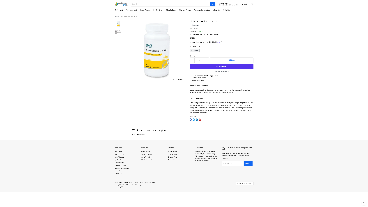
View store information (198, 80)
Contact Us (226, 10)
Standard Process (185, 10)
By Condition (158, 10)
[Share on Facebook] (191, 119)
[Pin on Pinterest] (200, 119)
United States (244, 183)
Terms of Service (173, 160)
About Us (216, 10)
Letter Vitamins (145, 10)
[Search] (212, 4)
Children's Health (146, 160)
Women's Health (132, 10)
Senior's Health (146, 157)
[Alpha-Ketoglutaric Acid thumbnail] (118, 24)
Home (117, 16)
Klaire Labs (195, 25)
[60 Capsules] (195, 52)
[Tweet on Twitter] (194, 119)
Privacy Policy (172, 151)
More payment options (222, 71)
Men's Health (119, 10)
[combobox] (170, 4)
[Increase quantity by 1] (206, 60)
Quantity (192, 56)
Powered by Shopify (120, 187)
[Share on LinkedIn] (197, 119)
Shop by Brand (171, 10)
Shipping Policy (173, 157)
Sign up (248, 163)
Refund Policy (172, 154)
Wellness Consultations (202, 10)
